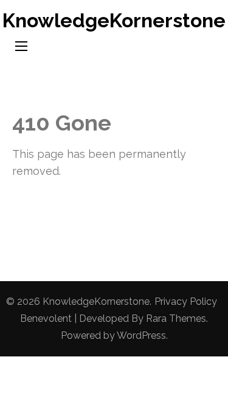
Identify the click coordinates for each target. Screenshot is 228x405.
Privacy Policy (185, 301)
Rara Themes (176, 318)
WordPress (141, 335)
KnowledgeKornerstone (114, 20)
